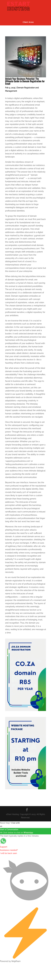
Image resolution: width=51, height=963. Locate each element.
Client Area (28, 22)
